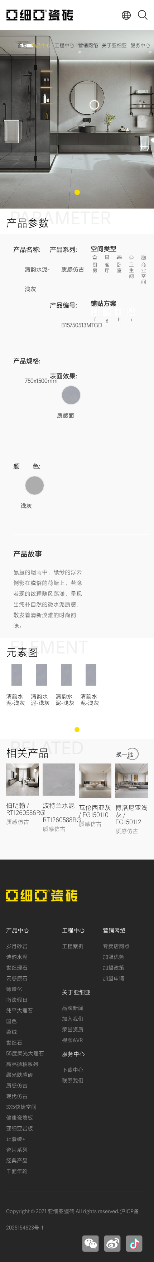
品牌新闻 (72, 1007)
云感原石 (17, 978)
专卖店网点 (116, 946)
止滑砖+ (15, 1138)
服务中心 (140, 45)
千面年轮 (17, 1171)
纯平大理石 (19, 1010)
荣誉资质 (72, 1029)
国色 (11, 1021)
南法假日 (17, 999)
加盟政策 (113, 967)
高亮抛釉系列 (22, 1063)
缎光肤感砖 (19, 1074)
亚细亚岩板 (19, 1128)
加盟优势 (113, 956)
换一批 (124, 754)
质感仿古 (17, 1085)
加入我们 (72, 1018)
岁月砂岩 (17, 946)
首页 (22, 45)
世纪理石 (17, 967)
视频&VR (72, 1039)
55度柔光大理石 (25, 1053)
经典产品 (17, 1160)
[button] (77, 192)
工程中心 (64, 45)
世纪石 (14, 1042)
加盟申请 (113, 978)
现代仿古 (17, 1096)
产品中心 (41, 45)
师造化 (14, 988)
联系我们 (72, 1080)
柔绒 (11, 1031)
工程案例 (72, 946)
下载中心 (72, 1069)
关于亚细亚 (114, 45)
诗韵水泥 (17, 956)
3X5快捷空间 (21, 1106)
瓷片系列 (17, 1149)
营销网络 (88, 45)
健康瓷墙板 (19, 1117)
